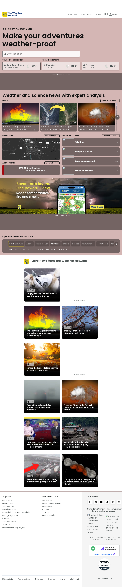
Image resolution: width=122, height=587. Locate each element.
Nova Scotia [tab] (102, 244)
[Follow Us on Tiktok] (107, 502)
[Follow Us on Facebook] (90, 502)
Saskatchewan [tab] (42, 244)
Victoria (31, 249)
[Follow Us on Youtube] (101, 502)
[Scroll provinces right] (116, 244)
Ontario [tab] (66, 244)
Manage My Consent (11, 515)
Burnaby (40, 249)
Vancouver (13, 249)
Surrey (22, 249)
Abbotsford (62, 249)
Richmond (50, 249)
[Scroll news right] (117, 117)
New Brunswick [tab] (88, 244)
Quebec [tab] (75, 244)
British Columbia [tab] (16, 244)
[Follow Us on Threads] (113, 502)
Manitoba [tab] (55, 244)
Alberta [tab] (29, 244)
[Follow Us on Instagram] (96, 502)
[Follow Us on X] (119, 502)
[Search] (105, 14)
